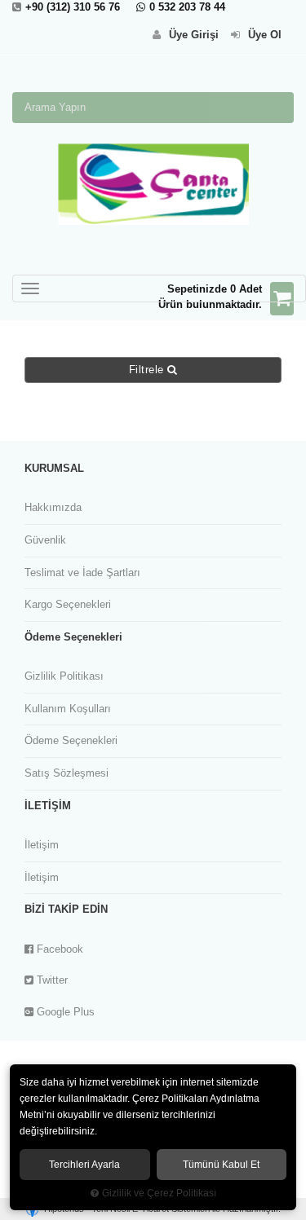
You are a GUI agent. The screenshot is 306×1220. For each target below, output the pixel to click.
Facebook (58, 949)
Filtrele (148, 369)
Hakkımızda (53, 507)
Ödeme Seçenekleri (71, 740)
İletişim (41, 845)
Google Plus (64, 1012)
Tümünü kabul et (221, 1164)
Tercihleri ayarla (84, 1164)
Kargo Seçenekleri (67, 604)
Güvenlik (45, 540)
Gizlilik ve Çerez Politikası (159, 1192)
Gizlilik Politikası (64, 676)
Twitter (50, 980)
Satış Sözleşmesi (66, 773)
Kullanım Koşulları (67, 708)
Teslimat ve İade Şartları (82, 572)
